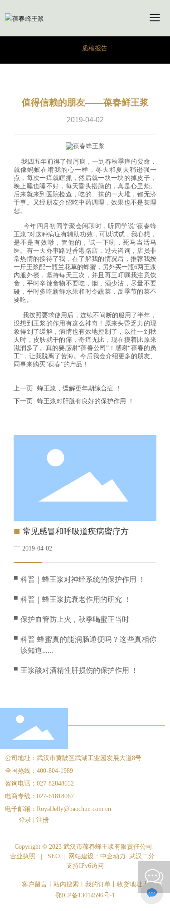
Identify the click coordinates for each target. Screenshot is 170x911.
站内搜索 (66, 884)
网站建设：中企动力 (97, 856)
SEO (54, 856)
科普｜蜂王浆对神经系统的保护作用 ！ (83, 579)
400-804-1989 (55, 770)
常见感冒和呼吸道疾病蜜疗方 (76, 531)
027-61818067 (55, 796)
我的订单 (98, 884)
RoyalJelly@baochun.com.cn (74, 809)
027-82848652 (55, 783)
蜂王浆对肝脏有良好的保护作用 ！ (85, 401)
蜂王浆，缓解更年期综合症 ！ (79, 388)
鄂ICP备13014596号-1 (85, 895)
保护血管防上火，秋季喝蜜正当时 (74, 619)
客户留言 (34, 884)
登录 (26, 819)
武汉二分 (142, 856)
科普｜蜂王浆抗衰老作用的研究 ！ (75, 599)
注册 (42, 819)
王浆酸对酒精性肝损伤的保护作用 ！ (79, 670)
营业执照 (22, 856)
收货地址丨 (133, 884)
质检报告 (94, 48)
